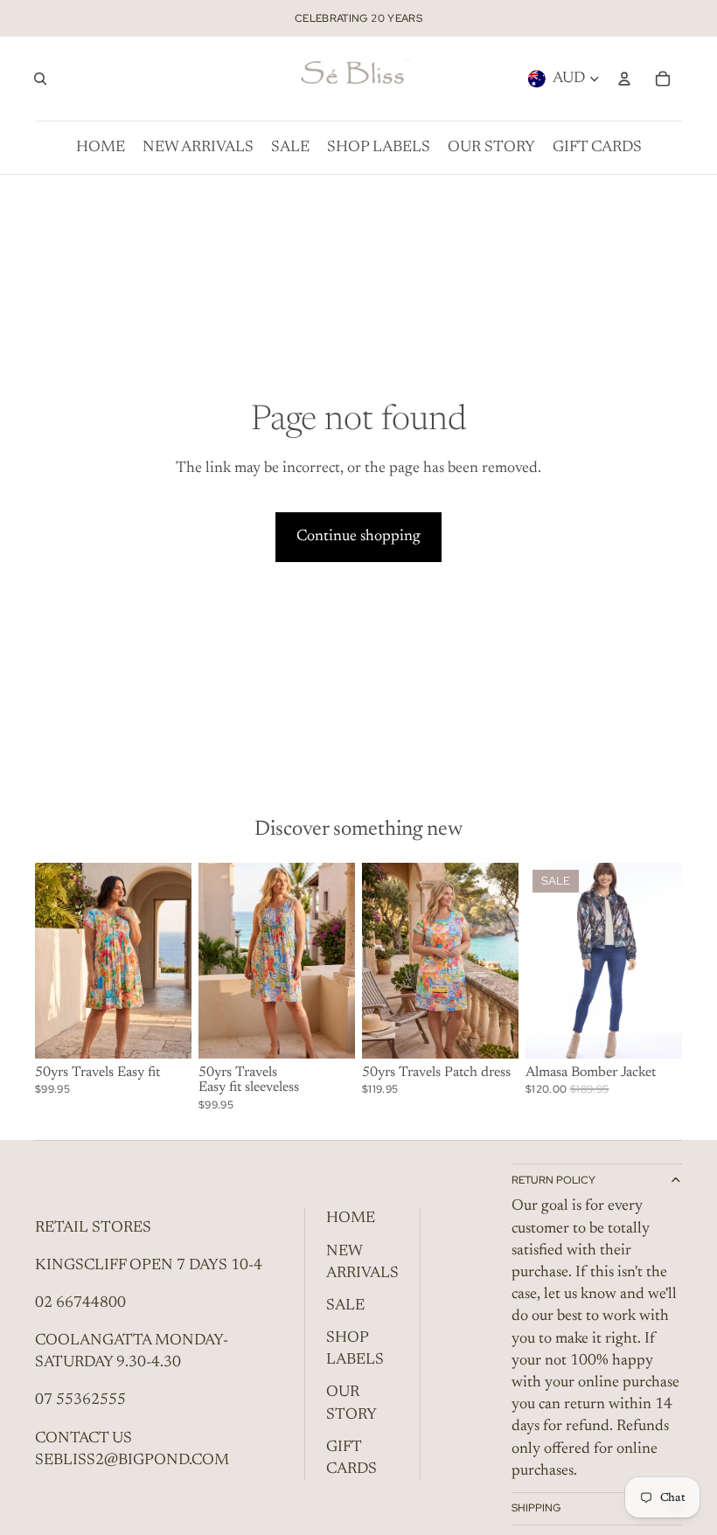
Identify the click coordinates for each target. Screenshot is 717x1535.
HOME (350, 1218)
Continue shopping (358, 537)
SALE (345, 1306)
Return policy (553, 1180)
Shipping (536, 1508)
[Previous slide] (539, 960)
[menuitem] (100, 147)
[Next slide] (668, 960)
